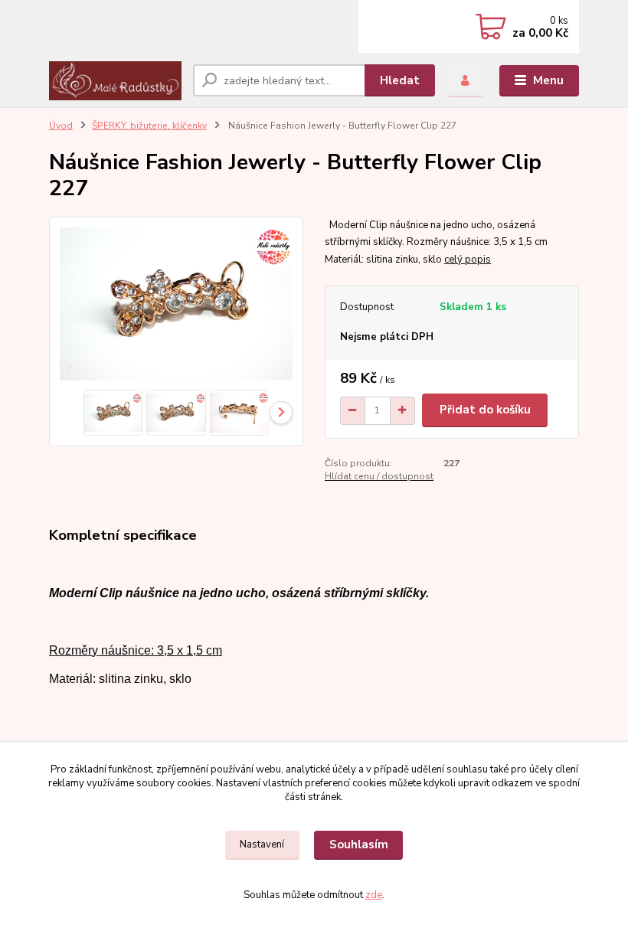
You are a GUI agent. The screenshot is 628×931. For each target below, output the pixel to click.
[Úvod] (115, 80)
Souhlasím (358, 844)
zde (373, 895)
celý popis (467, 259)
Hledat (400, 80)
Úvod (61, 125)
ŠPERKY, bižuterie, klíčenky (149, 125)
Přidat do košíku (485, 409)
